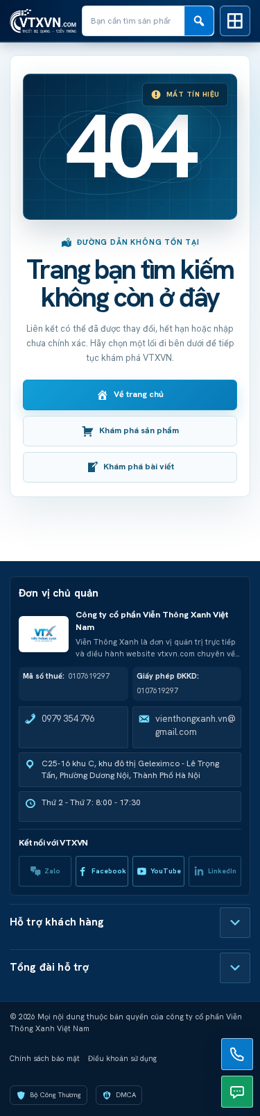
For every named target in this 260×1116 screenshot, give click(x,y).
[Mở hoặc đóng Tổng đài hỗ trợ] (235, 968)
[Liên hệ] (237, 1054)
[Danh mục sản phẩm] (235, 21)
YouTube (165, 870)
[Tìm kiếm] (199, 20)
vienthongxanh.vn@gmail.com (195, 725)
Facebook (109, 870)
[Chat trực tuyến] (237, 1092)
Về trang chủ (139, 394)
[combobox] (133, 20)
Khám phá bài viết (138, 466)
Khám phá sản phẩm (139, 430)
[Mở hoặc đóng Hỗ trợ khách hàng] (235, 922)
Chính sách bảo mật (45, 1058)
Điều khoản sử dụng (122, 1058)
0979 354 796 (68, 719)
